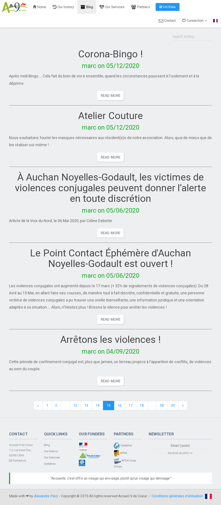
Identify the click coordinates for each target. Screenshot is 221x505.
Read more (110, 95)
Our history (65, 7)
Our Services (114, 7)
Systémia (169, 7)
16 (120, 405)
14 (97, 405)
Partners (143, 7)
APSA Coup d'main (125, 463)
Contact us (19, 460)
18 (142, 405)
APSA (123, 453)
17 (131, 405)
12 (75, 405)
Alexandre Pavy (46, 496)
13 (86, 405)
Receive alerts (179, 453)
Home (41, 7)
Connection (195, 21)
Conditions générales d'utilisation (177, 496)
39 (173, 405)
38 (162, 405)
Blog (89, 7)
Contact (169, 21)
